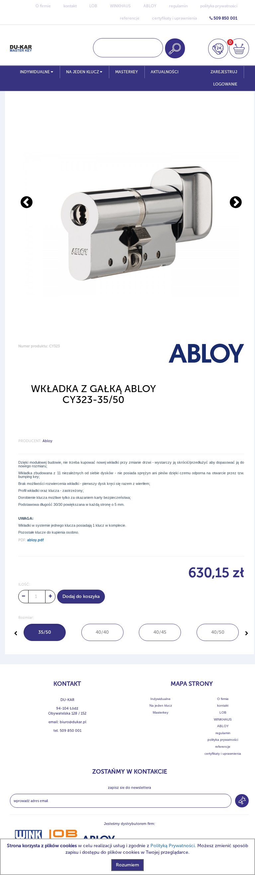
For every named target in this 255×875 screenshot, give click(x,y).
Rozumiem (127, 865)
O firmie (43, 6)
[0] (239, 48)
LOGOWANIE (225, 84)
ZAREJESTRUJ (224, 72)
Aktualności (164, 72)
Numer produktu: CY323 (39, 346)
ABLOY (149, 6)
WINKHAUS (120, 6)
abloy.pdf (35, 540)
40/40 (102, 632)
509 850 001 (224, 18)
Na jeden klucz (83, 72)
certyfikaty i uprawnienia (174, 18)
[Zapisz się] (242, 801)
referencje (129, 18)
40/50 (217, 632)
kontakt (70, 6)
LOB (93, 6)
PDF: (31, 540)
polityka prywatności (218, 6)
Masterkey (126, 72)
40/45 (159, 632)
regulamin (178, 6)
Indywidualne (35, 72)
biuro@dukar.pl (73, 722)
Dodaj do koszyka (81, 596)
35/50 (44, 632)
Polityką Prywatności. (173, 845)
